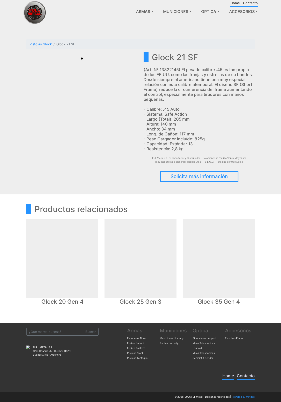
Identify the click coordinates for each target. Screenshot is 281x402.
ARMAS (143, 11)
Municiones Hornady (172, 338)
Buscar (90, 332)
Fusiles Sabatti (135, 343)
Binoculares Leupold (204, 338)
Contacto (250, 3)
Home (235, 3)
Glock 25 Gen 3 (140, 301)
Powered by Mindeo (243, 396)
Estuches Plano (234, 338)
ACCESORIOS (242, 11)
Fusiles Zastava (136, 348)
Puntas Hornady (169, 343)
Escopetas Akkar (136, 338)
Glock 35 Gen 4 (219, 301)
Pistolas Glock (41, 44)
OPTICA (208, 11)
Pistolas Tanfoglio (137, 358)
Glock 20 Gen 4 (62, 301)
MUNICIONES (175, 11)
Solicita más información (199, 176)
